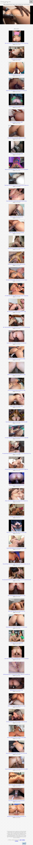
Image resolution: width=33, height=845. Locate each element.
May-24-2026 (18, 107)
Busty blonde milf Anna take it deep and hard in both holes (16, 753)
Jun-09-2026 (18, 249)
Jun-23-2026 (18, 375)
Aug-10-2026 (18, 722)
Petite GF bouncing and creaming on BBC (16, 106)
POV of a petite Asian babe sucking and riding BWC (16, 737)
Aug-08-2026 (18, 691)
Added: (14, 44)
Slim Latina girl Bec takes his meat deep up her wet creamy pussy (16, 43)
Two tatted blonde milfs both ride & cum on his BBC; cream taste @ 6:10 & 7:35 (16, 453)
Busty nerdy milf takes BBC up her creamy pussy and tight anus (16, 500)
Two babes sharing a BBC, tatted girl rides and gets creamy (16, 279)
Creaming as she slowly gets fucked (16, 153)
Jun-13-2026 (18, 296)
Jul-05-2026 (18, 470)
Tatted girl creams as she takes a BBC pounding (16, 264)
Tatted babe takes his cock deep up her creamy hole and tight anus (17, 185)
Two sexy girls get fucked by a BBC (16, 122)
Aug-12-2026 (18, 738)
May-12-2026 (18, 44)
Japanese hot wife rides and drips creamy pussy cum (16, 816)
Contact (16, 841)
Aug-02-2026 (18, 628)
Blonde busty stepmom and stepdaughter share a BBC (16, 548)
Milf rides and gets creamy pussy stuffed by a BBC (16, 374)
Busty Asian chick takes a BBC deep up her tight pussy (16, 532)
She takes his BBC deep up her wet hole (16, 74)
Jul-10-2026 (18, 533)
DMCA (23, 839)
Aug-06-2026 (18, 659)
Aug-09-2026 (18, 707)
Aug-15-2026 (18, 754)
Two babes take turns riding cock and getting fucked (16, 311)
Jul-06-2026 (18, 517)
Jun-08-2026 (18, 233)
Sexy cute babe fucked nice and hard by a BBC (16, 358)
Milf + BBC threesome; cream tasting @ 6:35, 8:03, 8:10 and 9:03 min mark (16, 327)
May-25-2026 (18, 123)
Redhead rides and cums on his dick (16, 216)
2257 (21, 839)
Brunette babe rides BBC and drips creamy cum (16, 248)
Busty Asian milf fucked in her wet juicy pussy (16, 800)
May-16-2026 (18, 60)
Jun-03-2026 (18, 186)
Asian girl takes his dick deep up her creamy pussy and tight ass (16, 469)
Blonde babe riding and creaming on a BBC (16, 784)
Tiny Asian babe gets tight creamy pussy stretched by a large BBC (16, 437)
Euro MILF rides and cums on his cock (16, 516)
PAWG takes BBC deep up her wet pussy (16, 232)
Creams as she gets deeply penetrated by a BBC (16, 390)
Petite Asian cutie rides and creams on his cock (16, 611)
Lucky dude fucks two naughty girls (16, 642)
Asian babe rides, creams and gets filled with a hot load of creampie (17, 658)
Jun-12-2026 (18, 265)
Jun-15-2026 (18, 328)
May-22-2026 (18, 91)
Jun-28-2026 (18, 438)
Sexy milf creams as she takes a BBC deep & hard (16, 137)
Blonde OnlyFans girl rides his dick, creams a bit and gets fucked (16, 169)
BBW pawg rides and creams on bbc (16, 690)
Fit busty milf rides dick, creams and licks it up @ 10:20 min (16, 721)
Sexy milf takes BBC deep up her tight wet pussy (16, 595)
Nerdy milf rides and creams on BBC (16, 406)
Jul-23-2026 (18, 580)
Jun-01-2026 (18, 154)
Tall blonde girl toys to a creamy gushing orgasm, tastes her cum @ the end (16, 674)
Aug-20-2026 (18, 801)
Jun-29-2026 (18, 454)
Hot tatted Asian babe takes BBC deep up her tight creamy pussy (16, 295)
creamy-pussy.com (5, 1)
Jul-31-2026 (18, 596)
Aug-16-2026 (18, 770)
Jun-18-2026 (18, 344)
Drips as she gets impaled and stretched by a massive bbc (16, 90)
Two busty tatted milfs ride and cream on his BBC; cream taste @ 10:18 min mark (16, 579)
